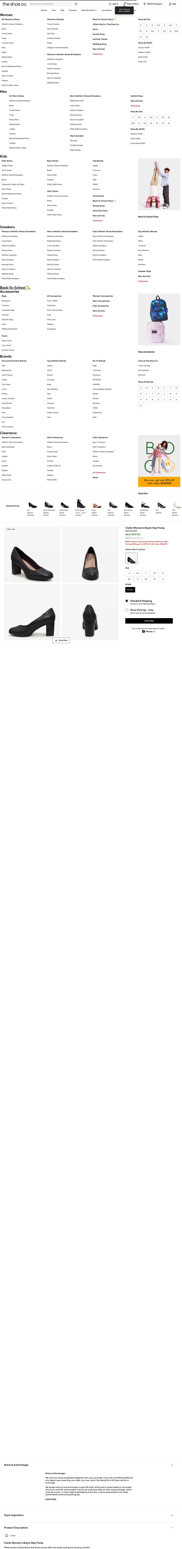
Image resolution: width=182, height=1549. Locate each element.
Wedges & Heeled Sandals (57, 48)
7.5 (141, 31)
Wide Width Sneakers (78, 129)
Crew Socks (6, 345)
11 (140, 37)
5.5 (158, 25)
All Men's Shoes (16, 96)
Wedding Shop (100, 44)
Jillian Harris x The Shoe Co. (106, 24)
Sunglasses (51, 329)
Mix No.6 (141, 375)
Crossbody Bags (8, 310)
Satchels (5, 315)
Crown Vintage (144, 366)
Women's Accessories (103, 296)
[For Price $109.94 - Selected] (131, 558)
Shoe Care (51, 320)
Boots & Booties (8, 447)
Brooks (50, 375)
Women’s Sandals (55, 19)
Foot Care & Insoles (55, 310)
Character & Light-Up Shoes (13, 184)
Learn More (50, 1499)
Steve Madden (7, 417)
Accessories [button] (107, 10)
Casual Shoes (7, 33)
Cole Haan (6, 384)
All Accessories (54, 296)
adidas (95, 166)
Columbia (97, 370)
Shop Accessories (146, 352)
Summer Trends (100, 39)
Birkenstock (6, 370)
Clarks (4, 380)
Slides (49, 43)
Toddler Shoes (7, 166)
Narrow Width (144, 48)
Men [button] (54, 10)
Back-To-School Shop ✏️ (104, 19)
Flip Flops (51, 33)
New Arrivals (99, 49)
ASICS (140, 241)
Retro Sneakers (8, 260)
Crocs (95, 175)
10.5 (176, 31)
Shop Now (143, 493)
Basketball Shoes (77, 101)
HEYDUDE (97, 380)
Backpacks (6, 301)
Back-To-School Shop (148, 216)
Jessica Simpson (8, 398)
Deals (95, 477)
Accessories (98, 196)
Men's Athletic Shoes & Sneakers (85, 96)
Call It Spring (7, 375)
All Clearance (99, 472)
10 (170, 31)
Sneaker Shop (144, 271)
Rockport (96, 403)
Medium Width (144, 52)
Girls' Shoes (52, 191)
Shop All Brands (145, 382)
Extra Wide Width (138, 143)
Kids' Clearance (100, 437)
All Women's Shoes (11, 19)
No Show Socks (8, 350)
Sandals (5, 71)
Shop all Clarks (131, 531)
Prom (95, 29)
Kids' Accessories (101, 306)
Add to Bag (149, 621)
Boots (4, 29)
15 (169, 123)
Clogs (4, 38)
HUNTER (96, 384)
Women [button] (44, 10)
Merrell (95, 398)
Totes (4, 324)
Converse (96, 170)
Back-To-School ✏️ (89, 10)
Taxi (3, 422)
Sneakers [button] (73, 10)
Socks (4, 336)
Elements (96, 375)
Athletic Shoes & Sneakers (12, 24)
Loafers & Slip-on (54, 466)
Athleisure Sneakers (55, 59)
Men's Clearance (55, 437)
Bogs (95, 366)
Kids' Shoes (7, 161)
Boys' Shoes (52, 161)
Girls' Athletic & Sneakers (103, 241)
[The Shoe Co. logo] (14, 4)
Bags (4, 296)
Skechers (96, 189)
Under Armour (52, 413)
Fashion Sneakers (54, 69)
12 (146, 37)
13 (157, 123)
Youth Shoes (7, 170)
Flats (4, 48)
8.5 (152, 31)
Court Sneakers (53, 246)
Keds (49, 384)
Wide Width (143, 57)
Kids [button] (62, 10)
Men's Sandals (76, 136)
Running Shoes (53, 73)
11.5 (145, 123)
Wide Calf (142, 62)
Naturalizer (6, 408)
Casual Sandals (53, 24)
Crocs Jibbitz (52, 301)
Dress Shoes (14, 120)
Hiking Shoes (7, 57)
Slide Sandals (75, 150)
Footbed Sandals (53, 38)
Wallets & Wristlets (9, 329)
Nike (95, 180)
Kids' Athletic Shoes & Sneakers (107, 231)
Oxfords (12, 134)
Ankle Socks (7, 341)
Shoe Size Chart (100, 211)
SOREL (95, 408)
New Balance (143, 250)
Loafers (5, 62)
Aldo (3, 366)
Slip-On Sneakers (54, 78)
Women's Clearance (11, 437)
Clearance (98, 54)
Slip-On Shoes (7, 76)
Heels (4, 52)
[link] (32, 510)
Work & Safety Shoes (10, 85)
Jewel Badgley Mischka (102, 389)
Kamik (95, 394)
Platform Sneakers (9, 255)
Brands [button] (120, 10)
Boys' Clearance (99, 442)
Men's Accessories (101, 301)
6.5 (170, 25)
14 (163, 123)
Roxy (4, 413)
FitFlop (4, 394)
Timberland (97, 413)
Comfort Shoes (8, 43)
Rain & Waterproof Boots (12, 66)
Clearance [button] (132, 10)
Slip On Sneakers (99, 255)
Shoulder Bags (7, 320)
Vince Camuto (7, 427)
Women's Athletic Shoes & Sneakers (64, 54)
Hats (49, 315)
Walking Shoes (53, 83)
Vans (49, 417)
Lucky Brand (7, 403)
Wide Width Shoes (9, 208)
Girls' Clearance (99, 447)
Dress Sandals (52, 29)
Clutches (5, 305)
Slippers (5, 80)
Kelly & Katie (143, 370)
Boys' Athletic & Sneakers (103, 236)
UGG (94, 417)
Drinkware (51, 305)
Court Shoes (52, 64)
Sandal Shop (99, 34)
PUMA (95, 184)
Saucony (50, 403)
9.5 (164, 31)
